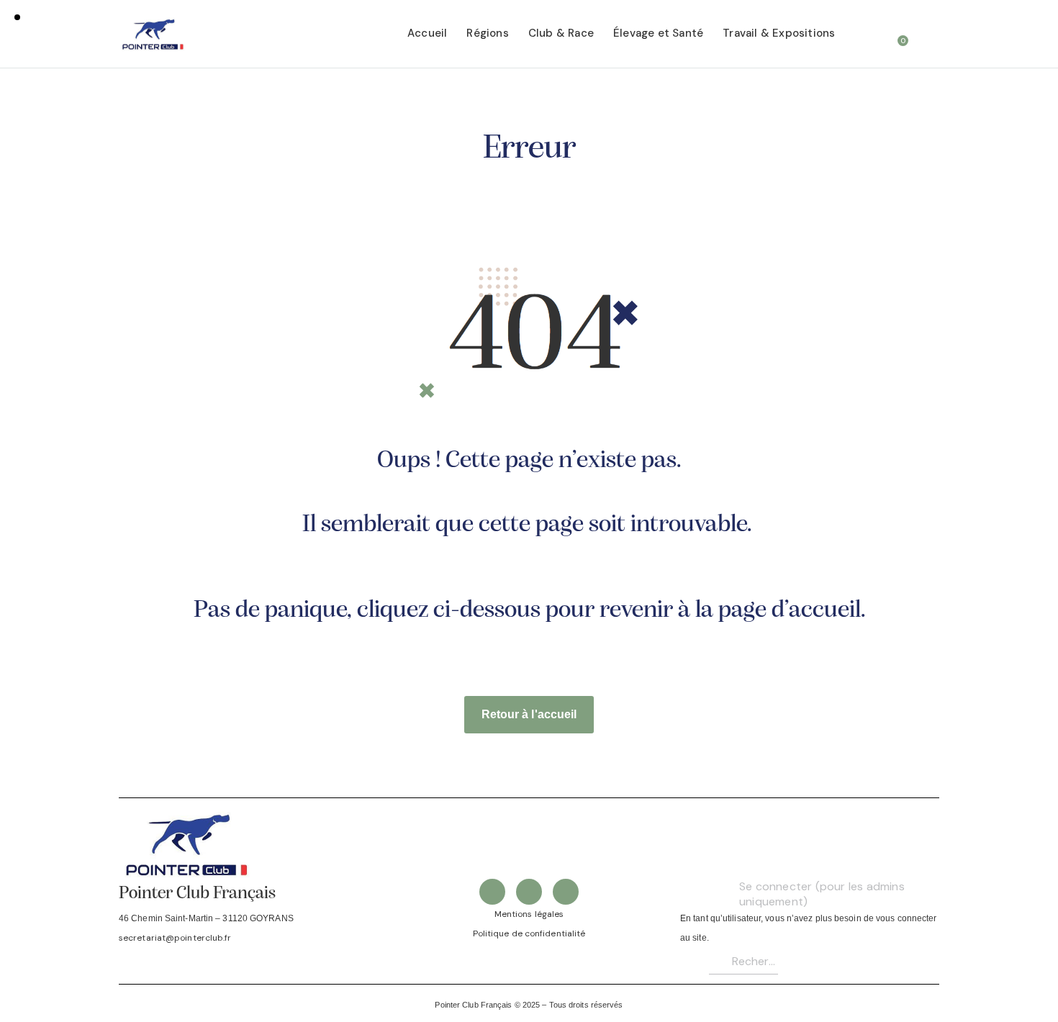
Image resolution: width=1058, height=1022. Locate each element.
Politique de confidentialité (529, 933)
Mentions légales (529, 914)
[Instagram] (566, 892)
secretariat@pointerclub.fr (175, 938)
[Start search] (929, 35)
